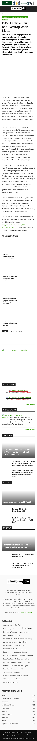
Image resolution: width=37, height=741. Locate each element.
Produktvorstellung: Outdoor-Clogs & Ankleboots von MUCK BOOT (22, 520)
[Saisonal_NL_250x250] (18, 365)
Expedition (7, 649)
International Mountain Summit (15, 652)
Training (19, 676)
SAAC (21, 669)
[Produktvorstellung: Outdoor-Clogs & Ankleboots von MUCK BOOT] (6, 520)
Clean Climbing (14, 635)
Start (3, 14)
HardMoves (23, 649)
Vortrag (25, 676)
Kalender (14, 655)
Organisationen (6, 17)
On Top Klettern (16, 415)
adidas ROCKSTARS (8, 625)
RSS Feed (19, 733)
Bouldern (26, 628)
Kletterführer (21, 655)
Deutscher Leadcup (26, 639)
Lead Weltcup (8, 659)
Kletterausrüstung (26, 392)
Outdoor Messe (16, 662)
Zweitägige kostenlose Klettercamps (20, 399)
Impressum (30, 735)
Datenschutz (21, 735)
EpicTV (24, 645)
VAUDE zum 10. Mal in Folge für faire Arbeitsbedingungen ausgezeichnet (22, 565)
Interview (7, 655)
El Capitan (18, 645)
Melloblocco (19, 659)
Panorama (5, 19)
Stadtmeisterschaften (9, 676)
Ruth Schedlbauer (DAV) (15, 331)
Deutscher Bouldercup (11, 639)
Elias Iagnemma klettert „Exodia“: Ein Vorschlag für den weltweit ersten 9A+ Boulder (17, 452)
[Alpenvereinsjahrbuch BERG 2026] (18, 496)
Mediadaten (27, 733)
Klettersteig (30, 655)
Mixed (27, 659)
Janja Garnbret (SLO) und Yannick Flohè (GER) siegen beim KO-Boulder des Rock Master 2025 (23, 464)
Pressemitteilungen (21, 666)
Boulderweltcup (23, 632)
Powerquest (8, 665)
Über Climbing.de (10, 733)
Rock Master (14, 669)
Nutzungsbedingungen (9, 735)
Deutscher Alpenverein (17, 17)
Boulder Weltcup (10, 632)
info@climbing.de (26, 612)
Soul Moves (17, 672)
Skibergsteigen (7, 672)
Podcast (27, 662)
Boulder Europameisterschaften (11, 629)
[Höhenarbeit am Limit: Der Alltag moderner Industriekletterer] (18, 541)
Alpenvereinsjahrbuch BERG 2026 (17, 502)
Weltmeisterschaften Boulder (12, 679)
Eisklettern (23, 642)
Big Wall (18, 625)
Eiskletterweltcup (8, 645)
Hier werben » (30, 404)
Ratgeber (6, 669)
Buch (5, 635)
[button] (3, 9)
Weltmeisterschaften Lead (10, 682)
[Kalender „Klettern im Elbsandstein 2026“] (6, 511)
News (8, 14)
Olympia (6, 662)
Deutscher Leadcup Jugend (10, 642)
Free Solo (16, 649)
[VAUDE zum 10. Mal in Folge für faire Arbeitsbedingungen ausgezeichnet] (6, 565)
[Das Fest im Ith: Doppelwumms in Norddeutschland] (6, 556)
